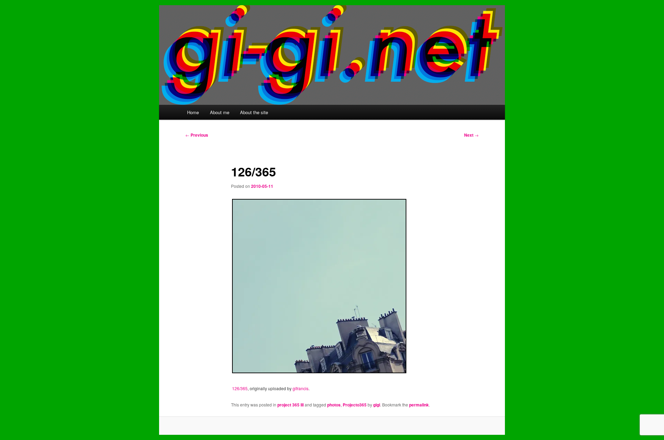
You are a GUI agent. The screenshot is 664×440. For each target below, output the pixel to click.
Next (471, 135)
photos (334, 405)
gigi (376, 405)
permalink (419, 405)
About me (219, 112)
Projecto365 (355, 405)
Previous (196, 135)
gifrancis (300, 388)
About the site (254, 112)
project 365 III (290, 405)
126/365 (240, 388)
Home (193, 112)
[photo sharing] (319, 371)
